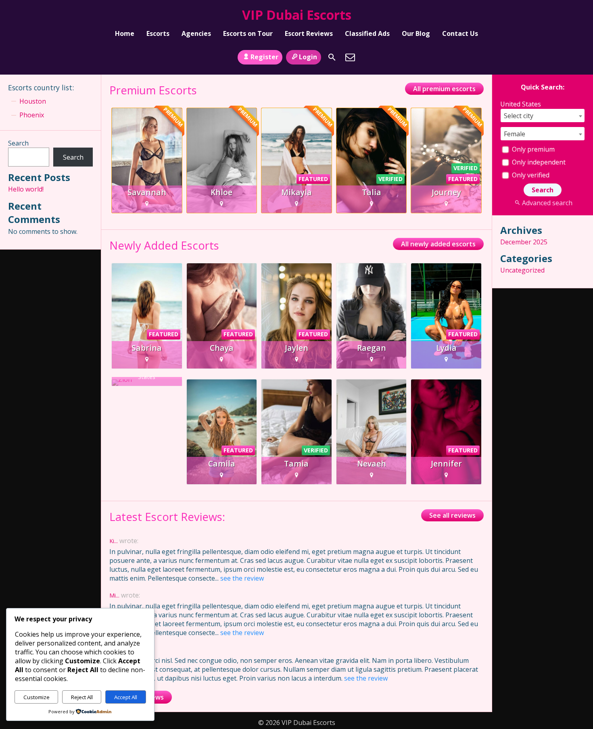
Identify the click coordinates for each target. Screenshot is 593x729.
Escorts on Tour (248, 33)
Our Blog (416, 33)
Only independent (538, 162)
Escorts (157, 33)
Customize (36, 697)
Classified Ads (367, 33)
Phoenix (31, 114)
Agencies (196, 33)
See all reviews (452, 515)
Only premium (532, 149)
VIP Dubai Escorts (296, 14)
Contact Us (460, 33)
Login (308, 56)
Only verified (529, 175)
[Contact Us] (350, 57)
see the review (242, 578)
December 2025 (523, 241)
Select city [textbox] (518, 115)
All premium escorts (444, 88)
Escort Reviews (309, 33)
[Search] (332, 57)
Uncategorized (522, 270)
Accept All (125, 697)
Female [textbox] (514, 133)
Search (18, 143)
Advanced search (547, 202)
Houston (32, 101)
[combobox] (542, 115)
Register (264, 56)
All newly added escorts (438, 244)
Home (124, 33)
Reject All (82, 697)
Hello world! (26, 189)
